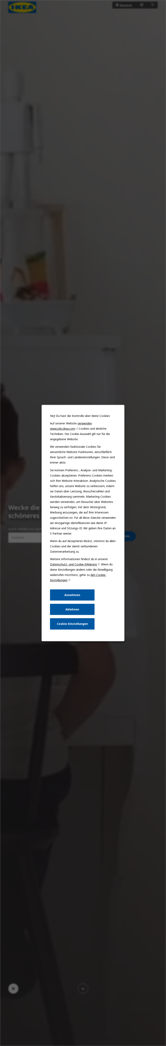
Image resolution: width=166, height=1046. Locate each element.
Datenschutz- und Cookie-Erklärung (73, 564)
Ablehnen (72, 609)
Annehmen (72, 595)
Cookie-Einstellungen (72, 624)
